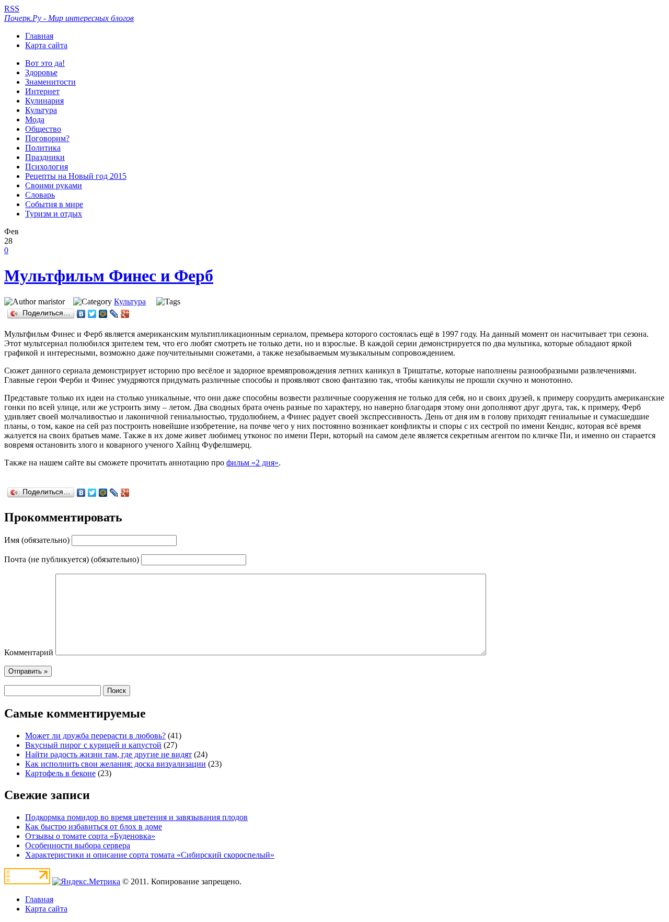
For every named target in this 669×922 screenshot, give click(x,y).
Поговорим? (47, 138)
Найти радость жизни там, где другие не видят (108, 754)
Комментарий (28, 652)
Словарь (40, 194)
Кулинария (44, 100)
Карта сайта (46, 45)
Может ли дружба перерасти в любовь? (95, 735)
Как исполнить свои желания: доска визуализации (115, 763)
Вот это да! (45, 63)
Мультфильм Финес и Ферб (108, 275)
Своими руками (53, 185)
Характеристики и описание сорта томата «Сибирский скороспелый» (149, 854)
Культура (41, 110)
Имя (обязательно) (37, 540)
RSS (11, 8)
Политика (43, 147)
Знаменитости (50, 81)
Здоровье (41, 72)
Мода (34, 119)
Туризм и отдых (53, 213)
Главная (39, 35)
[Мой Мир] (103, 314)
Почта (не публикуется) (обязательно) (71, 559)
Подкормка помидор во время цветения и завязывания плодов (136, 817)
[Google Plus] (125, 314)
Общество (43, 128)
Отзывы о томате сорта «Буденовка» (90, 836)
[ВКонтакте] (81, 314)
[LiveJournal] (114, 314)
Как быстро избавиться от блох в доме (93, 826)
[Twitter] (92, 314)
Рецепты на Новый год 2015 (75, 176)
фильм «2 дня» (252, 462)
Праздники (45, 157)
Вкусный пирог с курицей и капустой (93, 745)
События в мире (54, 204)
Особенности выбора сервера (77, 845)
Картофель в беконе (60, 773)
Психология (46, 166)
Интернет (42, 91)
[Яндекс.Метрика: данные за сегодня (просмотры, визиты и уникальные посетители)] (86, 881)
